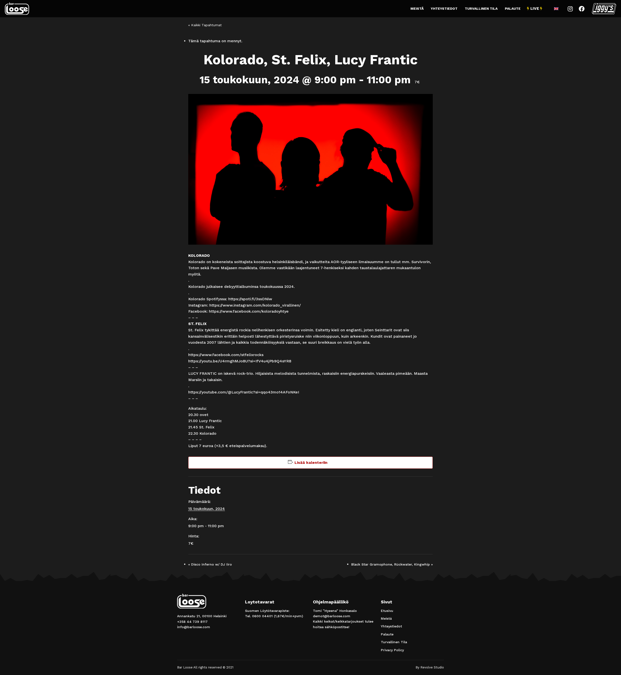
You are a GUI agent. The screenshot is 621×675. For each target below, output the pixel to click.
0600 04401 (262, 616)
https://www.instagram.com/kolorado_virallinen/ (255, 305)
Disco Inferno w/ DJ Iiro (210, 564)
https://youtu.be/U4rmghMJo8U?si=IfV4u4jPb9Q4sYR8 (239, 361)
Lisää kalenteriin (310, 462)
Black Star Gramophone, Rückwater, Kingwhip (392, 564)
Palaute (513, 8)
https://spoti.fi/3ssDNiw (250, 299)
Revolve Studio (432, 667)
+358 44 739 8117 (192, 622)
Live (534, 8)
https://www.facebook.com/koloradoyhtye (249, 311)
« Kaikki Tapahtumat (205, 25)
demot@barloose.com (331, 616)
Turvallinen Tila (481, 8)
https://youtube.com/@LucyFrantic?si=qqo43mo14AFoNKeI (243, 392)
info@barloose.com (193, 627)
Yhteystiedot (444, 8)
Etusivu (387, 611)
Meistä (417, 8)
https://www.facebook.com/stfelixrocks (225, 354)
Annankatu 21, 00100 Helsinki (202, 616)
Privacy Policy (392, 650)
